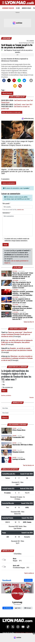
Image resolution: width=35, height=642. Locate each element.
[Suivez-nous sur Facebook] (17, 594)
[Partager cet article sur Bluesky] (24, 80)
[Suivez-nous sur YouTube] (22, 628)
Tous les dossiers (27, 465)
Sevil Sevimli (7, 93)
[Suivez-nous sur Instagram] (17, 628)
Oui (3, 382)
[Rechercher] (32, 2)
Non (3, 385)
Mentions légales (20, 633)
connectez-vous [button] (20, 209)
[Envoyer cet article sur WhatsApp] (19, 80)
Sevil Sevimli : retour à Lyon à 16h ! (23, 104)
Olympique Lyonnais (18, 452)
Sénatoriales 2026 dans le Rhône (22, 444)
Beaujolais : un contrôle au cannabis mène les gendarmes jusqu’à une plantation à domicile (16, 349)
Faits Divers (15, 280)
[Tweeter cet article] (9, 80)
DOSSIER (14, 428)
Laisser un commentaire (8, 183)
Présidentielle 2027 (18, 437)
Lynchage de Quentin (18, 459)
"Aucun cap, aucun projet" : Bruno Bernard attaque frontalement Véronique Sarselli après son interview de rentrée (22, 275)
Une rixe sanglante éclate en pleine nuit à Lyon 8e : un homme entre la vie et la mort (22, 301)
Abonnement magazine (8, 8)
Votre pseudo (6, 203)
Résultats (32, 397)
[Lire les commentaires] (20, 86)
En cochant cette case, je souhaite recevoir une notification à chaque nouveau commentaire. (17, 240)
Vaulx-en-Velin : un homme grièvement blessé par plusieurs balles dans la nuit (22, 308)
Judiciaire (6, 38)
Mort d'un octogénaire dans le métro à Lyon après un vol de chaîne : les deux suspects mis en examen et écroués (22, 285)
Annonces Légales (26, 8)
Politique (14, 271)
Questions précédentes (6, 395)
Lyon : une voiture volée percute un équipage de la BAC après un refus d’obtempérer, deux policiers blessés (17, 342)
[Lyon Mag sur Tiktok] (27, 628)
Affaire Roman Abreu (18, 430)
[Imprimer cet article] (31, 80)
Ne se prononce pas (7, 387)
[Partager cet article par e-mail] (15, 86)
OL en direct (15, 289)
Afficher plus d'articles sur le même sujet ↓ (11, 112)
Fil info (18, 8)
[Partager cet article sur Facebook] (4, 80)
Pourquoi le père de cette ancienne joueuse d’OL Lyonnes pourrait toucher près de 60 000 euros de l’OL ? (22, 316)
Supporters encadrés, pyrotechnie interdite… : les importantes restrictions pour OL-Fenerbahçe (22, 293)
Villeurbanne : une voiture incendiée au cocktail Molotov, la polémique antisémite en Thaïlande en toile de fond (17, 358)
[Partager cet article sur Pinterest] (14, 80)
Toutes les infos (28, 322)
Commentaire (6, 213)
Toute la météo (28, 573)
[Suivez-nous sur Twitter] (12, 628)
